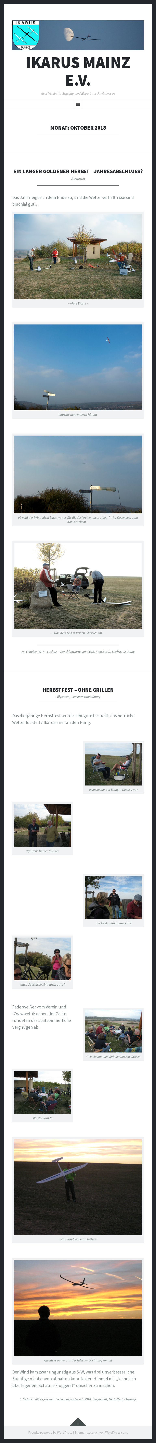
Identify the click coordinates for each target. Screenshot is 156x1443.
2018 (91, 651)
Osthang (129, 651)
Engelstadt (103, 651)
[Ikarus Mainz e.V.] (78, 35)
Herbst (116, 651)
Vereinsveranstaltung (85, 696)
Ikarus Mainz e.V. (78, 71)
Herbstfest (116, 1399)
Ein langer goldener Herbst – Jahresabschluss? (78, 171)
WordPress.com (116, 1432)
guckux (52, 651)
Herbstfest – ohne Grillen (78, 689)
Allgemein (78, 178)
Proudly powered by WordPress (50, 1432)
